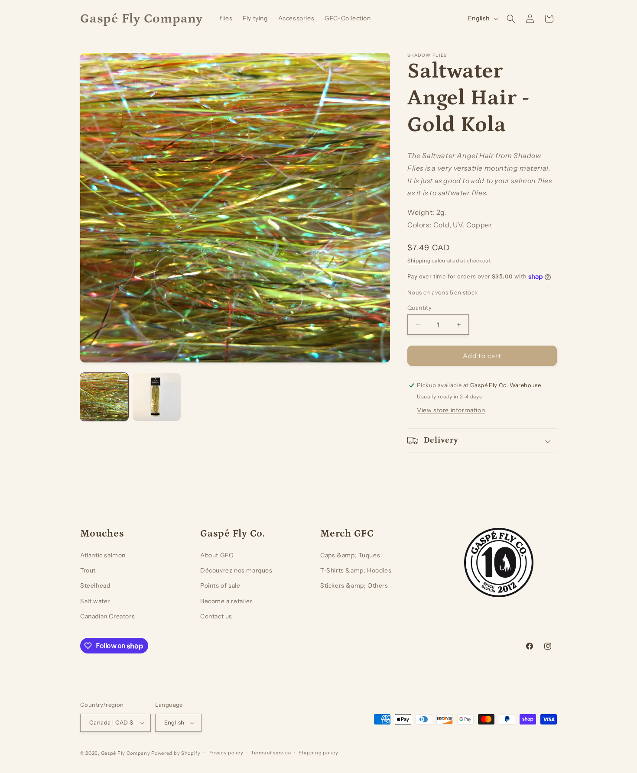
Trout (88, 570)
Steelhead (95, 585)
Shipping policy (318, 753)
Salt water (95, 601)
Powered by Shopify (176, 753)
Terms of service (271, 753)
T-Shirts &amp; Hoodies (355, 570)
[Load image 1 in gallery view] (104, 397)
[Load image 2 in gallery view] (157, 397)
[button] (510, 18)
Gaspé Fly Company (125, 753)
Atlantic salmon (103, 555)
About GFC (216, 555)
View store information (451, 410)
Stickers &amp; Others (354, 585)
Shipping (419, 260)
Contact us (216, 616)
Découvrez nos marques (236, 570)
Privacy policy (226, 753)
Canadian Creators (107, 616)
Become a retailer (226, 601)
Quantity (419, 307)
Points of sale (220, 585)
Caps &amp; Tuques (350, 555)
